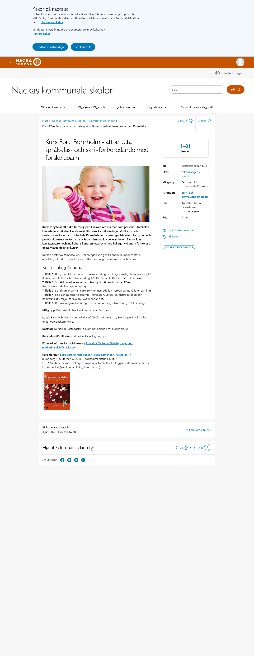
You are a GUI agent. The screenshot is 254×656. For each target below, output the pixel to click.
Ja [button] (181, 447)
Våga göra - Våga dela (91, 107)
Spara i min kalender (182, 230)
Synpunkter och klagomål (197, 107)
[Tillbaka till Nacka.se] (25, 62)
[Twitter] (69, 459)
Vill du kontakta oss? (199, 430)
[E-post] (83, 459)
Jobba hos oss (126, 107)
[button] (240, 62)
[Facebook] (62, 459)
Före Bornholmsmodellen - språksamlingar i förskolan (94, 354)
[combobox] (197, 89)
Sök (233, 89)
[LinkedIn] (76, 459)
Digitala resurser (158, 107)
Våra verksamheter (53, 107)
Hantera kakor (41, 33)
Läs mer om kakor (52, 22)
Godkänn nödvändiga (50, 47)
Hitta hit (173, 236)
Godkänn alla (83, 47)
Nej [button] (200, 447)
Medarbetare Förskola (178, 247)
